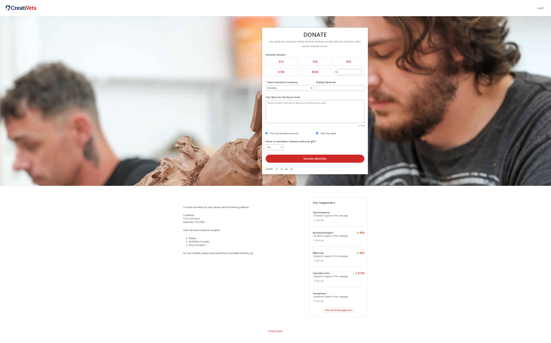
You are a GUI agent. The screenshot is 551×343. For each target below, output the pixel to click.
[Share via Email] (291, 169)
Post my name (328, 133)
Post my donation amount (284, 133)
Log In (540, 8)
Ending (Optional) (326, 82)
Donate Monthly (314, 159)
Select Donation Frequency (282, 82)
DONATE (315, 34)
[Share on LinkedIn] (287, 169)
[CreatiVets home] (21, 8)
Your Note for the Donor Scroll (283, 97)
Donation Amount (276, 54)
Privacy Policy (275, 331)
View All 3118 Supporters (339, 310)
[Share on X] (281, 169)
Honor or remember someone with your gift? (291, 141)
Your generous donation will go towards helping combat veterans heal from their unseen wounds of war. (315, 44)
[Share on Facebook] (277, 169)
